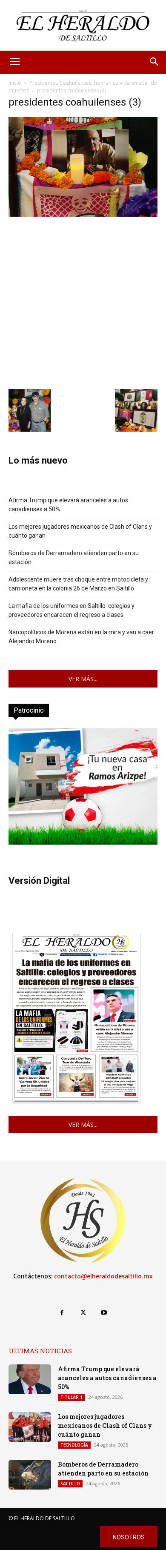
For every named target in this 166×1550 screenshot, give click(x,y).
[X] (82, 1312)
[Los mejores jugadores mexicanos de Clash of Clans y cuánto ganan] (30, 1427)
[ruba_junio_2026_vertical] (83, 842)
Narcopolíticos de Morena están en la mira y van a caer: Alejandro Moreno (82, 637)
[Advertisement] (83, 302)
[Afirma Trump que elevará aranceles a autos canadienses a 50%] (30, 1379)
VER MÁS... (83, 679)
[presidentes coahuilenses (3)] (83, 214)
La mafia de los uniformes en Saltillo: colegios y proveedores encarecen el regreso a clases (72, 610)
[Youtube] (104, 1312)
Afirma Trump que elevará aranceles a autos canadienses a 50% (68, 505)
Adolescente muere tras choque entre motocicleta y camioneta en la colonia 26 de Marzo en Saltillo (78, 584)
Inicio (15, 82)
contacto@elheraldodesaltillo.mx (103, 1276)
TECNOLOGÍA (74, 1445)
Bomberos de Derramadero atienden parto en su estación (74, 557)
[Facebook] (62, 1312)
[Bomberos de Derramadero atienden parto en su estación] (30, 1475)
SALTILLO (70, 1484)
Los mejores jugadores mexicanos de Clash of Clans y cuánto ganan (80, 531)
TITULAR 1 (71, 1397)
